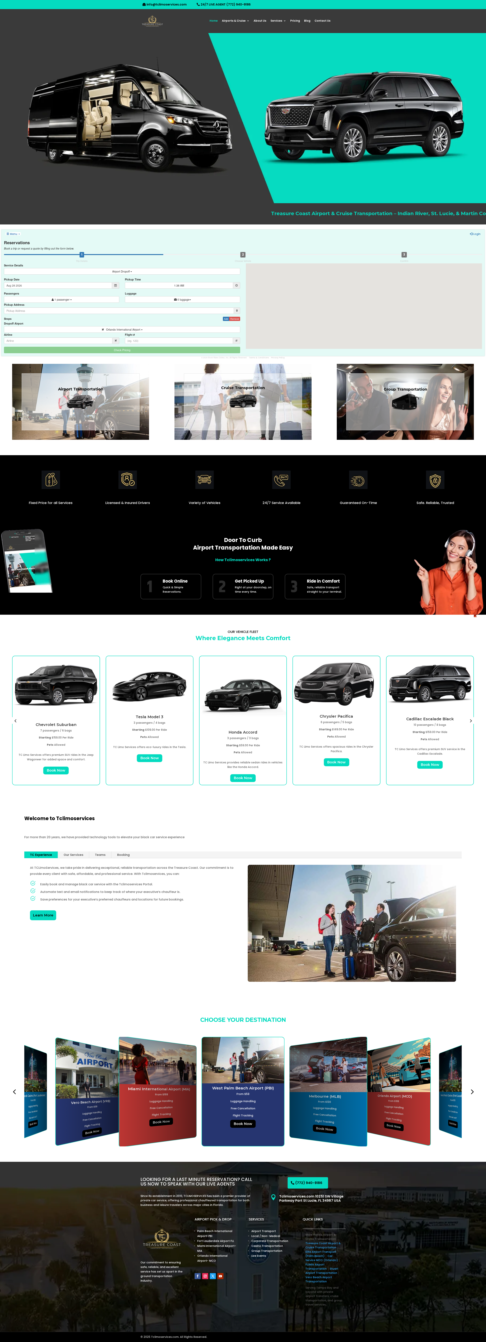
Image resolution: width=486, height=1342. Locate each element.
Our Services (73, 855)
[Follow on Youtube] (220, 1276)
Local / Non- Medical (265, 1236)
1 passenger (62, 299)
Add (226, 318)
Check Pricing (122, 350)
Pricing (295, 21)
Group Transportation (266, 1251)
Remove (234, 318)
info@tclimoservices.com (167, 4)
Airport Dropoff (121, 271)
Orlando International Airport (122, 329)
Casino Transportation (267, 1246)
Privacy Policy (278, 357)
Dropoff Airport (13, 323)
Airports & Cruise (234, 21)
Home (214, 21)
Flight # (130, 334)
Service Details (13, 265)
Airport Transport (263, 1231)
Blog (307, 21)
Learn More (43, 915)
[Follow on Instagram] (205, 1276)
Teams (100, 855)
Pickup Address (14, 304)
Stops (8, 319)
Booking (123, 855)
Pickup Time (133, 279)
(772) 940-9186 (308, 1182)
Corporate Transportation (269, 1241)
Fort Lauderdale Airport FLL (215, 1241)
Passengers (11, 293)
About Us (260, 21)
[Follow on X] (213, 1276)
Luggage (130, 293)
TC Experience (41, 855)
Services (276, 21)
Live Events (258, 1256)
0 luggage (183, 299)
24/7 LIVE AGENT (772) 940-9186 (226, 4)
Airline (8, 334)
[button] (15, 720)
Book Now (56, 758)
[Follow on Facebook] (198, 1276)
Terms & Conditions (259, 357)
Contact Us (323, 21)
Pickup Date (12, 279)
